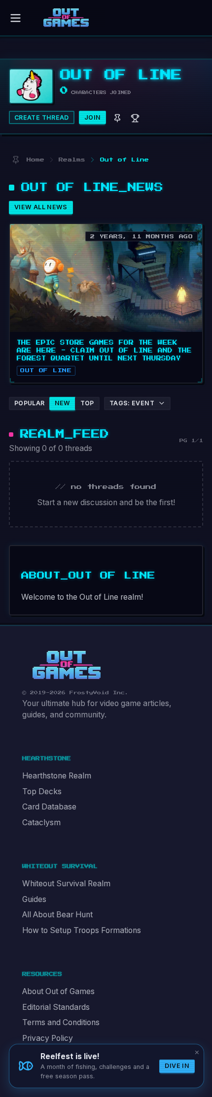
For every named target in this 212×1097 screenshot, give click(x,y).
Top (87, 403)
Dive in (177, 1065)
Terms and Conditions (61, 1022)
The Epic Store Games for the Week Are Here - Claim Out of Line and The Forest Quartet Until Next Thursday (104, 350)
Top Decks (42, 791)
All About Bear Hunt (57, 914)
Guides (34, 899)
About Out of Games (58, 991)
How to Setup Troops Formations (81, 930)
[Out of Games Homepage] (66, 665)
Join (92, 117)
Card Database (49, 806)
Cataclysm (41, 822)
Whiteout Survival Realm (66, 883)
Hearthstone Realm (56, 775)
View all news (41, 207)
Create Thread (41, 117)
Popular (29, 403)
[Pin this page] (15, 159)
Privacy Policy (47, 1038)
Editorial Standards (56, 1007)
